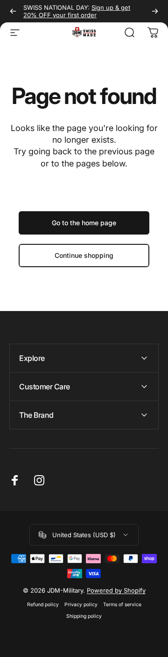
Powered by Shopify (116, 590)
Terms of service (122, 605)
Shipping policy (84, 616)
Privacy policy (81, 605)
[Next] (155, 11)
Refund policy (43, 605)
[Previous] (13, 11)
